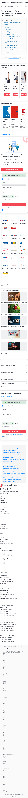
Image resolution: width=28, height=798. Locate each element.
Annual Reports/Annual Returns (6, 543)
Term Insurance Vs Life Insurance (7, 615)
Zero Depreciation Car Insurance (6, 581)
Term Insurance (6, 448)
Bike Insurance (3, 500)
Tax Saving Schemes (4, 513)
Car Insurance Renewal (5, 577)
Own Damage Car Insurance (6, 585)
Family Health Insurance (5, 603)
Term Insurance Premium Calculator (10, 454)
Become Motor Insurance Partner (6, 628)
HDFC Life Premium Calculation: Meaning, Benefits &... (22, 120)
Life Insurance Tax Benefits (5, 620)
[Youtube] (3, 489)
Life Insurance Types (4, 611)
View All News (5, 134)
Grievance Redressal (4, 520)
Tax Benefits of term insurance (9, 450)
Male (5, 179)
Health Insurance (3, 502)
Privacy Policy (3, 519)
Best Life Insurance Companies (6, 617)
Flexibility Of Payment (11, 32)
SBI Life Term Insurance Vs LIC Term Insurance (12, 314)
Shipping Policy (3, 524)
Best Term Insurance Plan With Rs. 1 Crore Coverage (14, 340)
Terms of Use (2, 526)
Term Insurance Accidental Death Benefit (11, 468)
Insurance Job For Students (5, 639)
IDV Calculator (3, 583)
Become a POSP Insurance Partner (7, 626)
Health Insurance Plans (5, 592)
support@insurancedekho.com (10, 491)
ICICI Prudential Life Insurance (9, 481)
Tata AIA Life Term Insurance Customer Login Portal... (5, 120)
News (3, 5)
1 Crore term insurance (7, 471)
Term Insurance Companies (8, 455)
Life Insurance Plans (4, 618)
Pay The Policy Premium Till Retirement (12, 42)
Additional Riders (9, 34)
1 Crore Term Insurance (6, 87)
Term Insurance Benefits (8, 457)
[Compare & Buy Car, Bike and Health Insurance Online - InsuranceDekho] (8, 485)
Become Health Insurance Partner (7, 630)
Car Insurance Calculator (7, 372)
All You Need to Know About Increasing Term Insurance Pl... (12, 352)
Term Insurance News (20, 455)
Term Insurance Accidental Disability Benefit (12, 470)
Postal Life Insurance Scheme (6, 609)
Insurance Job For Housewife (6, 637)
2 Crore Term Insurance (15, 87)
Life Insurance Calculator (7, 379)
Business (2, 509)
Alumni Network (3, 546)
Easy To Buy (8, 29)
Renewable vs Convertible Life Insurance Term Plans (14, 302)
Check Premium (7, 94)
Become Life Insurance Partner (6, 632)
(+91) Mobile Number (12, 192)
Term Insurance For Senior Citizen (10, 462)
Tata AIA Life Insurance (17, 477)
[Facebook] (1, 489)
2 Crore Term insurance (18, 471)
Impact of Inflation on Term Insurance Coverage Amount (13, 327)
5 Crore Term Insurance (23, 87)
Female (11, 179)
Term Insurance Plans (15, 448)
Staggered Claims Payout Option (13, 36)
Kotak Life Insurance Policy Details (13, 120)
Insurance (5, 2)
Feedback (2, 537)
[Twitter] (10, 489)
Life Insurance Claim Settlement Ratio (7, 613)
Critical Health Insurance (5, 600)
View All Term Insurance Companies (9, 280)
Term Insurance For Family (8, 459)
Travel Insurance (3, 511)
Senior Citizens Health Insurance (6, 605)
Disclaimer (2, 541)
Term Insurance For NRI (19, 459)
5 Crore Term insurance (8, 473)
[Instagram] (5, 489)
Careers (1, 548)
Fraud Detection (3, 522)
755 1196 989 (5, 493)
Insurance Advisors (16, 2)
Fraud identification (4, 539)
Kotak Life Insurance (17, 479)
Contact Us (2, 535)
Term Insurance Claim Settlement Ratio (11, 452)
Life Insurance (3, 504)
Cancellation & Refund (4, 528)
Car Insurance (3, 498)
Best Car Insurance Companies (6, 588)
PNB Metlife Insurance (7, 479)
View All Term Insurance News (8, 357)
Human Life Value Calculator (8, 365)
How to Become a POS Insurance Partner (8, 634)
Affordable (8, 27)
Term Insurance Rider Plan (8, 464)
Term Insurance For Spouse (8, 461)
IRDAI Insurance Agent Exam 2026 (7, 635)
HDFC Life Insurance (7, 477)
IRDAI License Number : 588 (11, 650)
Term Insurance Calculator (7, 383)
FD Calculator (4, 386)
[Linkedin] (8, 489)
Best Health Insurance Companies (7, 594)
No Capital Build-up (10, 39)
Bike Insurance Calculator (7, 376)
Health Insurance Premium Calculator (10, 369)
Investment (2, 507)
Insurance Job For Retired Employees (7, 641)
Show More (13, 60)
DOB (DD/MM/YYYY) (7, 187)
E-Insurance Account (4, 530)
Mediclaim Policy (3, 596)
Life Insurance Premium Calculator (7, 622)
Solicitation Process (4, 545)
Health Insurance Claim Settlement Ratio (8, 598)
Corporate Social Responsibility (6, 550)
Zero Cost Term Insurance (19, 473)
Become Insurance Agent (7, 396)
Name (4, 182)
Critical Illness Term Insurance (9, 466)
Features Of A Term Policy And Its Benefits (12, 23)
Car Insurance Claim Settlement (6, 586)
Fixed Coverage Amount (11, 45)
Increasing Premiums (10, 47)
